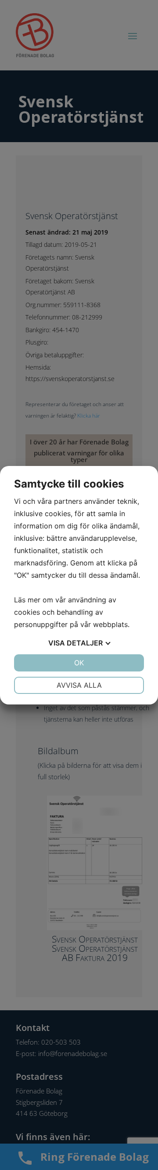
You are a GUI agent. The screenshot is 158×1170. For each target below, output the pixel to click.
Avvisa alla (79, 685)
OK (79, 662)
